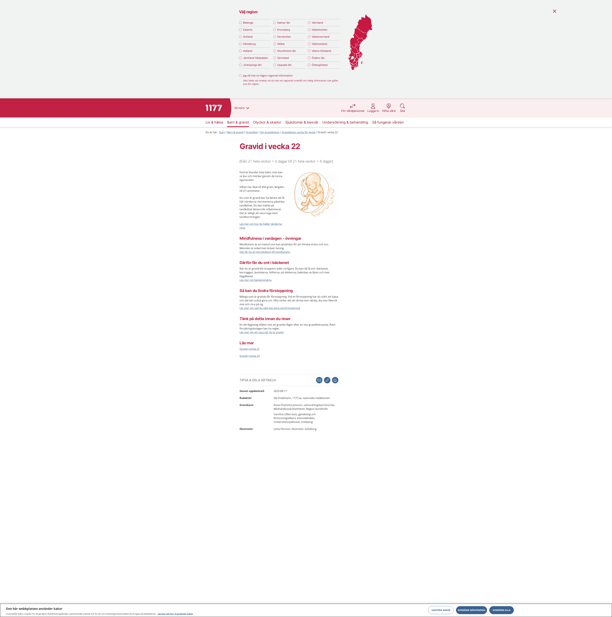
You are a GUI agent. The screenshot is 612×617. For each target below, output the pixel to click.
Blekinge (248, 22)
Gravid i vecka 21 (250, 349)
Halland (247, 50)
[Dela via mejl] (319, 380)
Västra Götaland (321, 50)
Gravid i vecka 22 (328, 132)
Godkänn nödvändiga (471, 609)
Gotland (248, 36)
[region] (306, 610)
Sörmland (283, 57)
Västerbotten (319, 29)
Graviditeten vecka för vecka (298, 132)
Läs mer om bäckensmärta (256, 280)
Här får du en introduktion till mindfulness (265, 252)
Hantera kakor (440, 609)
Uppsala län (284, 64)
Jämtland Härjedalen (255, 57)
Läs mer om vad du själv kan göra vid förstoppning (270, 308)
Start (222, 132)
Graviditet (252, 132)
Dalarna (247, 29)
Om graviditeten (269, 132)
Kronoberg (283, 29)
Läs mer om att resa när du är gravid (262, 332)
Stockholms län (286, 50)
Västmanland (319, 43)
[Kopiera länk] (327, 380)
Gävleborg (249, 43)
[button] (335, 380)
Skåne (281, 43)
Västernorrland (320, 36)
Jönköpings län (252, 64)
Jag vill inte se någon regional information (268, 75)
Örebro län (318, 57)
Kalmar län (283, 22)
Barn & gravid (235, 132)
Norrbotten (284, 36)
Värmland (317, 22)
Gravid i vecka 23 (250, 356)
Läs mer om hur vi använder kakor (175, 613)
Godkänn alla (501, 609)
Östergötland (320, 64)
